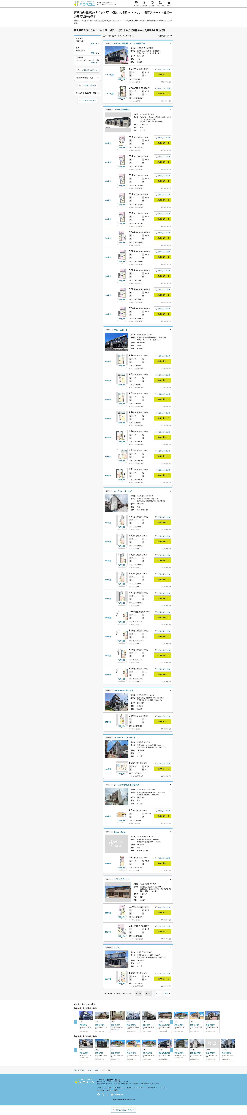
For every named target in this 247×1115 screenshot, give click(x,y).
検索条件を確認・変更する (125, 1110)
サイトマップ (100, 1090)
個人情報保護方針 (139, 1088)
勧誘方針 (129, 1088)
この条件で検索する (89, 85)
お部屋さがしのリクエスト (104, 1088)
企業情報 (109, 1090)
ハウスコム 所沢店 (134, 82)
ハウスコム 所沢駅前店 (136, 169)
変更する (94, 43)
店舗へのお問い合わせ (119, 1088)
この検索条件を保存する (88, 70)
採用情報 (115, 1090)
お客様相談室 (163, 1088)
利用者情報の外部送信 (151, 1088)
